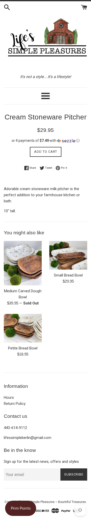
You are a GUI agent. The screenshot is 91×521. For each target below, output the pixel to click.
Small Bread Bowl (68, 275)
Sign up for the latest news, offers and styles (41, 461)
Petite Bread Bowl (22, 348)
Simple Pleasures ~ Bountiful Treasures (58, 502)
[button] (45, 140)
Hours (9, 397)
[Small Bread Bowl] (68, 255)
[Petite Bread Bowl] (23, 328)
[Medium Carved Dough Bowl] (23, 263)
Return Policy (15, 403)
